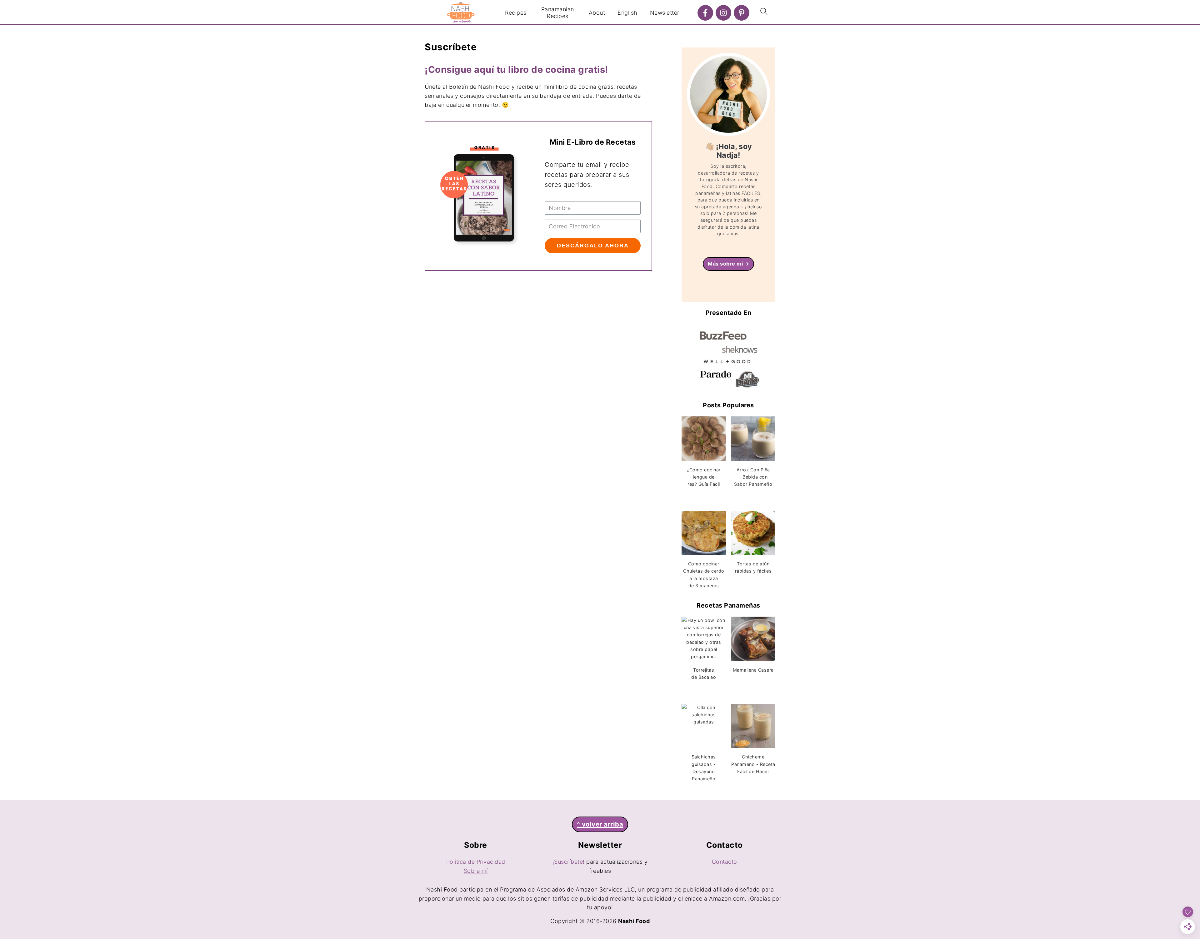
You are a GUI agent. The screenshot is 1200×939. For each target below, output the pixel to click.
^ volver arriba (600, 824)
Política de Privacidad (475, 861)
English (628, 12)
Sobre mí (476, 870)
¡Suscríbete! (568, 861)
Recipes (516, 12)
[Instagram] (723, 13)
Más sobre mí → (728, 264)
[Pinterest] (741, 13)
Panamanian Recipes (557, 12)
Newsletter (664, 12)
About (597, 12)
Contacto (724, 861)
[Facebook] (705, 13)
